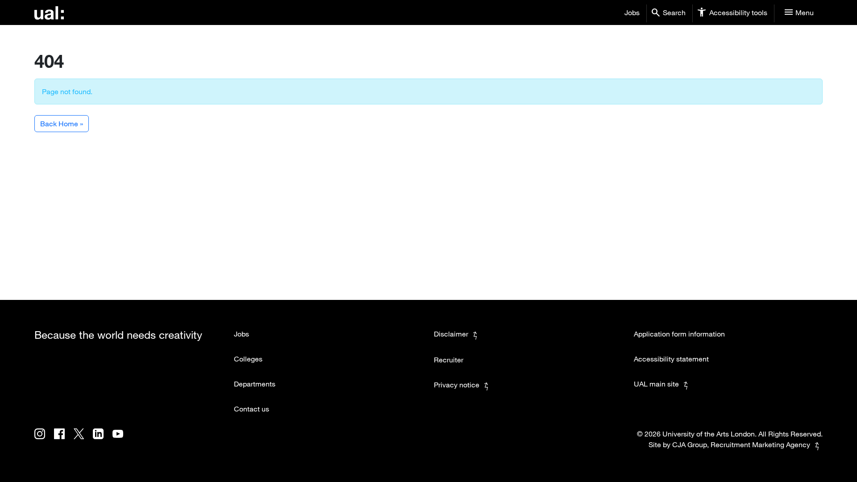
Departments (254, 383)
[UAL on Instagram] (44, 440)
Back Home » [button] (61, 123)
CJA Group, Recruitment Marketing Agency (741, 444)
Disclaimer (451, 333)
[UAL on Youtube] (121, 440)
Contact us (251, 408)
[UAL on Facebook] (64, 440)
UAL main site (656, 383)
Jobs (632, 12)
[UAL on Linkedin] (102, 440)
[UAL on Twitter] (83, 440)
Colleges (248, 358)
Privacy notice (456, 384)
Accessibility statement (671, 358)
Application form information (679, 333)
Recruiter (448, 359)
